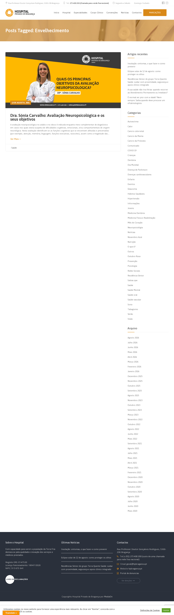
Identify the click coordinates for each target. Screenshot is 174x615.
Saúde (14, 148)
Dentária (132, 160)
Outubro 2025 (134, 386)
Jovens (131, 208)
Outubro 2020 (134, 487)
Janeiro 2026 (133, 371)
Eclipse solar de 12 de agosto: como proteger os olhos (86, 557)
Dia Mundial (133, 165)
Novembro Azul (135, 237)
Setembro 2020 (135, 492)
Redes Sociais (134, 271)
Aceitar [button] (166, 610)
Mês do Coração (135, 222)
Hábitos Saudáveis (136, 194)
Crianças (132, 155)
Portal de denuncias (129, 573)
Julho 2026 (132, 342)
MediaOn (108, 596)
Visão (130, 319)
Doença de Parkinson (137, 170)
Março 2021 (133, 468)
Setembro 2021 (135, 443)
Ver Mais (14, 139)
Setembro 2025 (135, 390)
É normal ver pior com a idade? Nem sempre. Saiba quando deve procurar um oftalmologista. (146, 100)
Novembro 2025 (135, 381)
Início (56, 12)
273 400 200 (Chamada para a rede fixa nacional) (89, 3)
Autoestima (133, 121)
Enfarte (131, 179)
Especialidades (80, 12)
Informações (134, 203)
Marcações (155, 12)
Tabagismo (133, 309)
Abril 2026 (132, 357)
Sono (130, 304)
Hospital (66, 12)
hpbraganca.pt (135, 568)
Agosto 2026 (133, 338)
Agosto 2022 (133, 429)
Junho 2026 (133, 347)
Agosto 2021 (133, 448)
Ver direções (127, 581)
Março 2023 (133, 415)
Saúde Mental (134, 290)
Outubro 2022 (134, 424)
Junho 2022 (133, 434)
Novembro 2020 (135, 482)
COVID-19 (132, 150)
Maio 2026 (132, 352)
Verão (130, 314)
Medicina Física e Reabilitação (141, 218)
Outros (131, 251)
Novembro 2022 (135, 419)
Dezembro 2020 (135, 477)
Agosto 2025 (133, 395)
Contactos (137, 12)
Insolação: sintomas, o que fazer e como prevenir (84, 549)
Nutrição (132, 242)
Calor (130, 126)
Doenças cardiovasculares (139, 174)
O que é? (132, 246)
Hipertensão (133, 198)
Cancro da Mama (135, 136)
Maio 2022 (132, 439)
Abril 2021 (132, 463)
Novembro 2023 (135, 400)
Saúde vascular (134, 299)
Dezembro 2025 (135, 376)
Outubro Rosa (134, 256)
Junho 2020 (133, 506)
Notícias (125, 12)
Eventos (131, 184)
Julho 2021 (132, 453)
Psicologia (132, 266)
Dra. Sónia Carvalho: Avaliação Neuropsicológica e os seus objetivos (57, 117)
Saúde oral (132, 295)
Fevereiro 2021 (134, 472)
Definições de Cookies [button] (150, 610)
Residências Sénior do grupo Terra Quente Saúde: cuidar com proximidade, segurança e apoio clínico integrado (148, 82)
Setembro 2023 (135, 410)
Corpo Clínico (97, 12)
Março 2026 (133, 362)
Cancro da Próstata (136, 141)
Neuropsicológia (135, 227)
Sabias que (132, 280)
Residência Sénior (136, 275)
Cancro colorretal (136, 131)
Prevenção (132, 261)
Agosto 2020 (133, 496)
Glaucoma (132, 189)
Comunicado (133, 146)
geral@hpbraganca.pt (136, 564)
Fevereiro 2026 (134, 366)
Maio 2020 (132, 511)
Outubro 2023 (134, 405)
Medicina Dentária (136, 213)
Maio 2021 (132, 458)
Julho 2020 (132, 501)
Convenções (112, 12)
